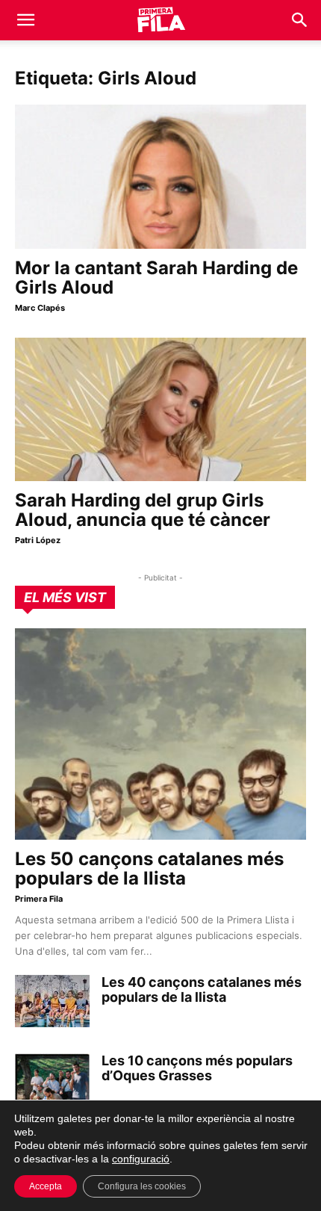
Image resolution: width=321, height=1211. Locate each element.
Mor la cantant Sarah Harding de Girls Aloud (156, 277)
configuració (140, 1159)
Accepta (45, 1186)
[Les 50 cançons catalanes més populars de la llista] (160, 734)
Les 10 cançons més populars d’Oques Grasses (197, 1068)
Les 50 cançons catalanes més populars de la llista (149, 868)
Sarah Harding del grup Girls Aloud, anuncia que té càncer (142, 509)
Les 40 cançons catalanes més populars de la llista (202, 989)
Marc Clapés (40, 308)
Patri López (37, 540)
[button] (25, 20)
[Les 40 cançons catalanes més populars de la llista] (52, 1001)
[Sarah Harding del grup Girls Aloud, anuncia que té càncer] (160, 410)
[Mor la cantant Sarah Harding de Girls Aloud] (160, 177)
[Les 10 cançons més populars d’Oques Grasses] (52, 1079)
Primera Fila (39, 898)
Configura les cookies (142, 1186)
